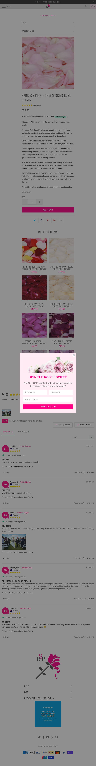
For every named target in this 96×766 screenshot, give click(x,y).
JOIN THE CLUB (48, 407)
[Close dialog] (74, 355)
